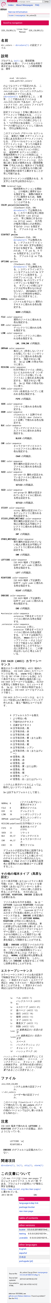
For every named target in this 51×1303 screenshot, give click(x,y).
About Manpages (24, 5)
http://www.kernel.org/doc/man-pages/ (21, 1189)
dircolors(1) (22, 45)
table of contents (28, 1218)
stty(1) (28, 1165)
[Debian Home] (3, 5)
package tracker (27, 1207)
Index (11, 5)
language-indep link (28, 1203)
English (22, 1249)
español (23, 1253)
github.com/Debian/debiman (20, 1296)
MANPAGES (12, 1)
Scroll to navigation (12, 23)
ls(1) (16, 61)
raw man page (26, 1211)
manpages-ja (20, 15)
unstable (23, 1238)
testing (22, 1233)
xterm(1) (38, 1165)
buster (11, 15)
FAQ (37, 5)
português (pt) (26, 1261)
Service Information (17, 12)
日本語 (22, 1257)
